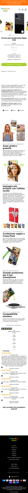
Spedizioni (14, 453)
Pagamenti (14, 449)
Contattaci (14, 455)
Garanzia (14, 451)
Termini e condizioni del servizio (14, 457)
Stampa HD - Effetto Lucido (14, 59)
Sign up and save (13, 472)
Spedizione (13, 44)
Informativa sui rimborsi (14, 459)
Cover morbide (14, 464)
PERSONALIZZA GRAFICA (14, 64)
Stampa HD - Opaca (14, 56)
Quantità (14, 47)
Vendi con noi (14, 447)
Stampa (14, 53)
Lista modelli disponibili (14, 468)
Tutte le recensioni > (14, 402)
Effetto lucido (14, 466)
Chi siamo (14, 445)
